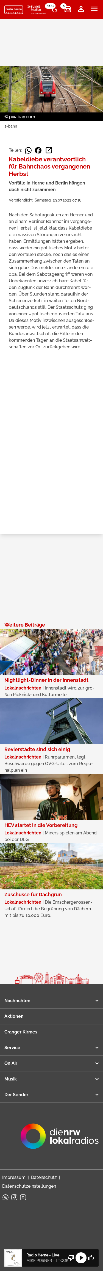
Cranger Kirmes (20, 1032)
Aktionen (14, 1016)
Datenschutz (44, 1177)
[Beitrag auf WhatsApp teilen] (28, 150)
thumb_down (71, 1258)
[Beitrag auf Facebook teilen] (38, 150)
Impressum (14, 1177)
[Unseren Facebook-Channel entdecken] (14, 1197)
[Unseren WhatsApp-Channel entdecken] (5, 1197)
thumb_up (91, 1258)
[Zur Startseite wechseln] (13, 10)
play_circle (81, 1257)
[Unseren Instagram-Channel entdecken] (23, 1197)
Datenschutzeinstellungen (29, 1186)
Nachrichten (17, 1000)
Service (12, 1047)
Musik (10, 1079)
